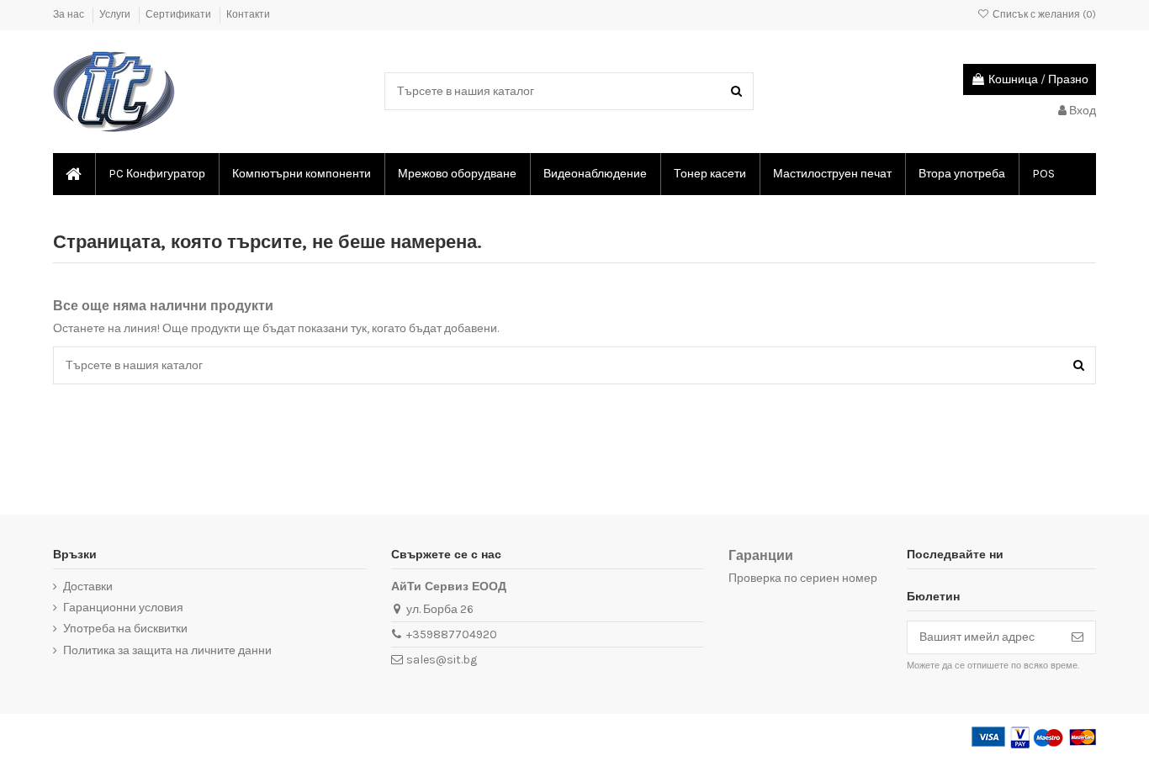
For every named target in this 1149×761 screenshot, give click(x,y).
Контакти (248, 14)
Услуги (116, 14)
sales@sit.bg (441, 660)
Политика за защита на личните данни (167, 650)
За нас (70, 14)
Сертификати (180, 14)
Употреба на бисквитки (125, 628)
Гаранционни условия (123, 607)
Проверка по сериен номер (802, 578)
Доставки (88, 586)
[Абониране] (1077, 637)
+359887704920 (451, 634)
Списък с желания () (1043, 14)
